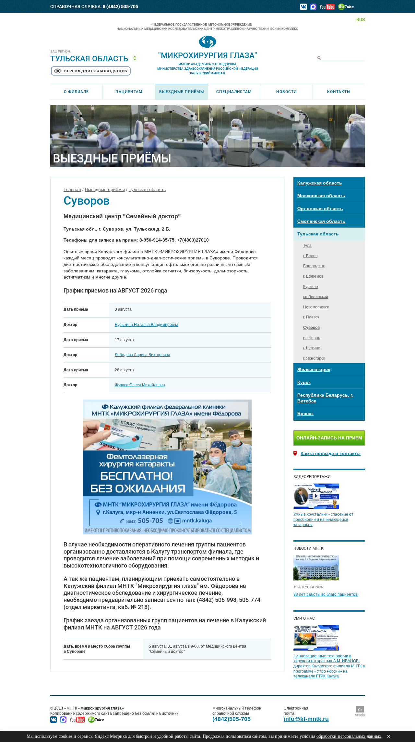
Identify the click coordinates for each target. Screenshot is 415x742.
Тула (307, 245)
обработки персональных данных (348, 736)
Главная (72, 189)
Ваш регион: (61, 51)
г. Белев (310, 256)
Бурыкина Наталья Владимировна (146, 324)
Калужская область (319, 183)
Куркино (310, 286)
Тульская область (147, 189)
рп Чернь (311, 338)
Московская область (321, 195)
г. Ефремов (313, 276)
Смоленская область (321, 221)
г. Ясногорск (314, 358)
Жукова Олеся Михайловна (140, 385)
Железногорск (313, 369)
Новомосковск (316, 307)
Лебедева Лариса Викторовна (142, 355)
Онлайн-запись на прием (329, 437)
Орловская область (320, 208)
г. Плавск (311, 317)
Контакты (338, 92)
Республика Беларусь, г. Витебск (325, 397)
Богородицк (314, 266)
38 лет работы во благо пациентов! (325, 594)
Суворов (311, 327)
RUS (360, 19)
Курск (304, 382)
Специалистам (234, 92)
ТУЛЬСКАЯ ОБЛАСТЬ (89, 58)
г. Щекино (311, 348)
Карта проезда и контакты (331, 453)
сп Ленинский (315, 296)
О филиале (76, 92)
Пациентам (129, 92)
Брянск (305, 413)
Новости (286, 92)
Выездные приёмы (181, 92)
